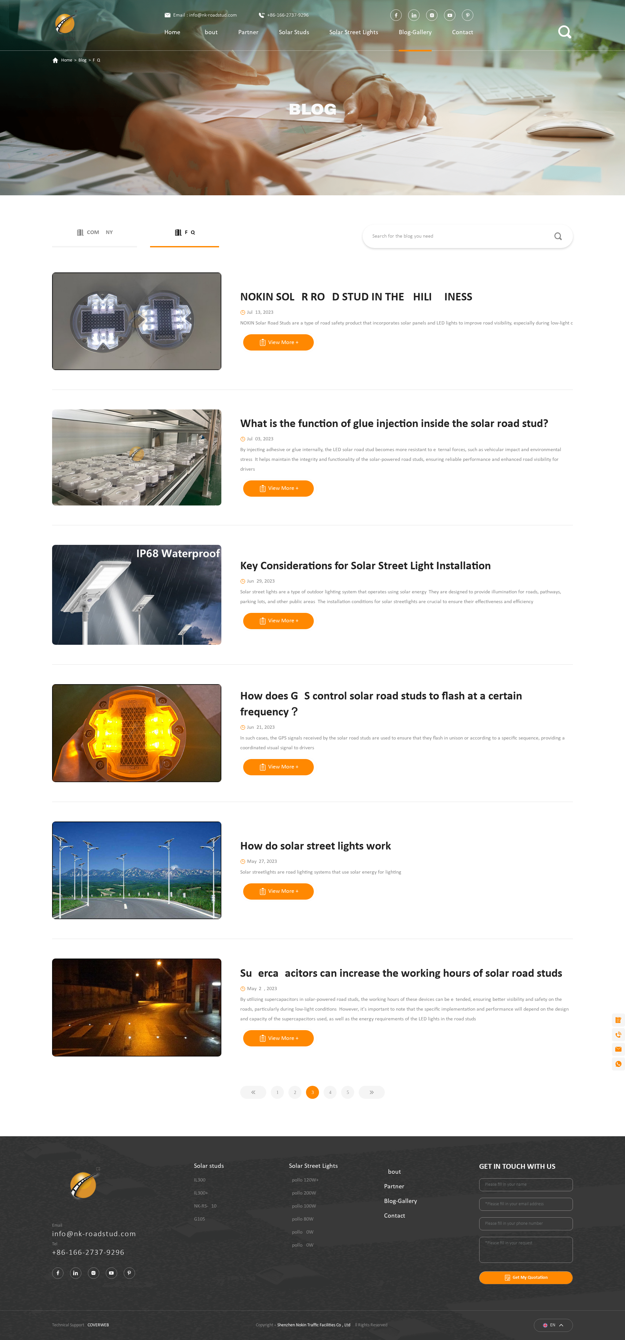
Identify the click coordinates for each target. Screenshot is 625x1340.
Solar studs (209, 1166)
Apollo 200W (302, 1193)
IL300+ (201, 1193)
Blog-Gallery (415, 32)
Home (172, 32)
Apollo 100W (302, 1206)
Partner (248, 32)
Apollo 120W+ (304, 1180)
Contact (462, 32)
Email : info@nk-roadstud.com (205, 15)
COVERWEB (98, 1325)
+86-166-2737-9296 (288, 15)
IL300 (199, 1180)
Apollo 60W (301, 1232)
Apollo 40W (301, 1245)
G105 (199, 1219)
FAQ (96, 60)
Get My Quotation (530, 1277)
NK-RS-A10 (205, 1206)
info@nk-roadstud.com (94, 1234)
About (209, 32)
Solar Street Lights (353, 32)
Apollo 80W (301, 1219)
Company (100, 232)
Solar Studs (294, 32)
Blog (82, 60)
